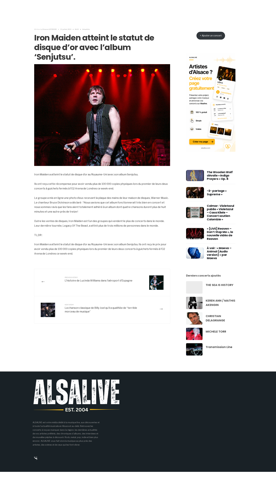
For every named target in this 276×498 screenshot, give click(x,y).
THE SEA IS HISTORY (219, 285)
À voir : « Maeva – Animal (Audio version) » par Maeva (219, 253)
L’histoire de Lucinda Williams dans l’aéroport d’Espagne (98, 279)
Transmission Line (219, 347)
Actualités (86, 29)
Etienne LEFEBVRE (49, 29)
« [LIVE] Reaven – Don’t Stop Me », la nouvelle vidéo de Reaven (220, 234)
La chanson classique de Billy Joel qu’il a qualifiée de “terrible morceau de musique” (101, 308)
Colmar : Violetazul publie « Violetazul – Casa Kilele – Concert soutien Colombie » (220, 212)
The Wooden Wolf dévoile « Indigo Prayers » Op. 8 (220, 175)
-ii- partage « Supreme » (217, 192)
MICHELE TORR (216, 331)
